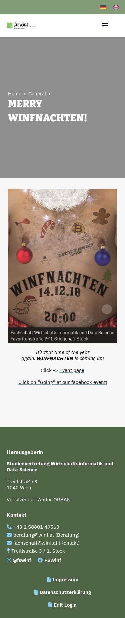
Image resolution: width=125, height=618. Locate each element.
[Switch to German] (103, 7)
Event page (71, 370)
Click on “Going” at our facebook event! (62, 382)
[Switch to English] (116, 7)
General (37, 94)
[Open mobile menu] (105, 25)
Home (14, 94)
